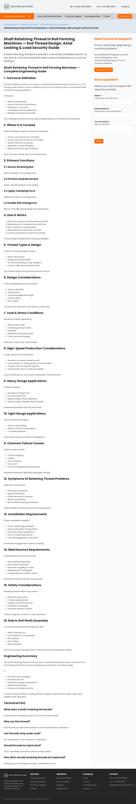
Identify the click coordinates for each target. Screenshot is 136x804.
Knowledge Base (92, 16)
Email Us (125, 6)
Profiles (106, 16)
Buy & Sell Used (63, 781)
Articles (86, 781)
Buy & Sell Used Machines (50, 16)
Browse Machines (64, 778)
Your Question (102, 121)
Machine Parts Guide (28, 24)
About (85, 778)
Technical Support (73, 16)
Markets (60, 785)
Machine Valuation (38, 781)
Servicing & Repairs (38, 785)
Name (98, 95)
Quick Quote (125, 16)
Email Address (102, 108)
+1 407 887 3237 (108, 6)
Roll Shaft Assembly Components (54, 24)
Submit (99, 141)
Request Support (103, 69)
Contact (86, 788)
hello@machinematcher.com (122, 785)
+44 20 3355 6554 (82, 6)
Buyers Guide (62, 788)
